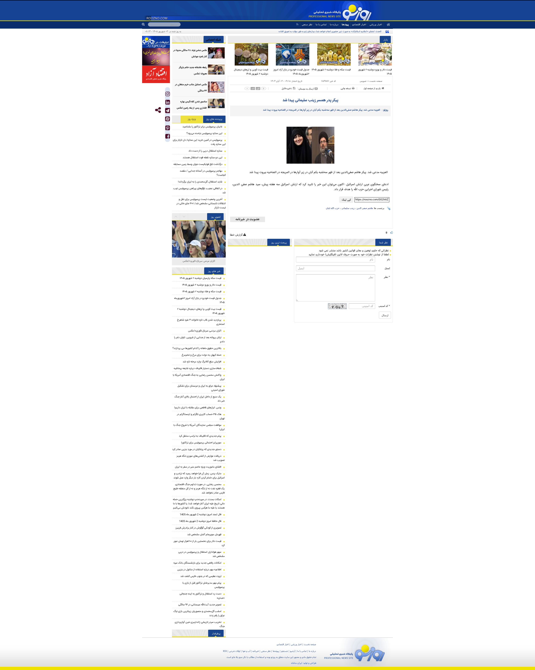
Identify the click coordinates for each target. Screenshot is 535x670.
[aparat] (167, 118)
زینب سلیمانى (347, 208)
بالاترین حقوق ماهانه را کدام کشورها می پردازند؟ (196, 348)
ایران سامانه (296, 663)
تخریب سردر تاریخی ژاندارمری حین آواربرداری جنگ (200, 624)
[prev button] (184, 216)
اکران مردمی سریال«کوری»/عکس (204, 331)
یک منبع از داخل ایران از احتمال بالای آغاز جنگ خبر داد (200, 399)
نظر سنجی (307, 24)
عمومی (363, 81)
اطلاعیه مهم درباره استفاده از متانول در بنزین (199, 570)
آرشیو (292, 651)
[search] (145, 24)
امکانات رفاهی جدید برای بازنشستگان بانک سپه (197, 563)
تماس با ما (321, 24)
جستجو (284, 651)
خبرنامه (255, 651)
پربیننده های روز (214, 119)
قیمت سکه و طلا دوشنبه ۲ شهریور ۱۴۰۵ (331, 70)
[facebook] (167, 137)
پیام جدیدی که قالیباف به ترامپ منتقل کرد (200, 436)
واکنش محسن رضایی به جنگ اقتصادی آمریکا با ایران (199, 377)
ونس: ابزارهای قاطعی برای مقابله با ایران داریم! (197, 408)
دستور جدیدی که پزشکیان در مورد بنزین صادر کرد (196, 449)
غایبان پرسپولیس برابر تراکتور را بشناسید (202, 127)
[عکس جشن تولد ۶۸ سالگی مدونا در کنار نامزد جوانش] (216, 52)
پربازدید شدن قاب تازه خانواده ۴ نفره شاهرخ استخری (201, 322)
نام (388, 259)
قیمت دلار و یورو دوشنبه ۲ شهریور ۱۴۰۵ (375, 72)
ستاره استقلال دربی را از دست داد (205, 151)
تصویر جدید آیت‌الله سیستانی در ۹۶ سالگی (199, 605)
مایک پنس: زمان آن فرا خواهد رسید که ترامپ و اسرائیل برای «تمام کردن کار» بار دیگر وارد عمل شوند (199, 476)
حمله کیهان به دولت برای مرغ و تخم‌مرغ (201, 355)
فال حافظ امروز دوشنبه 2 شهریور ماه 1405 (200, 521)
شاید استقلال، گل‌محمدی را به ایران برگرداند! (200, 182)
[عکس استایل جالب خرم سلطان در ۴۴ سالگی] (216, 87)
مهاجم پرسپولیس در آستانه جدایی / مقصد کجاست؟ (203, 173)
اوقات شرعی (234, 651)
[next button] (176, 216)
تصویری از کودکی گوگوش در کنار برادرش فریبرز (198, 528)
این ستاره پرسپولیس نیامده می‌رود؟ (204, 133)
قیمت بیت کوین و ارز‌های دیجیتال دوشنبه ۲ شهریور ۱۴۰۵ (251, 72)
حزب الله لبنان (332, 208)
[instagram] (167, 95)
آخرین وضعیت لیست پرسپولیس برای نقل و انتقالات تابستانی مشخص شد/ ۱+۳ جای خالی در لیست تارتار (201, 203)
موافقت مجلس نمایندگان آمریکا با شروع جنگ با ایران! (199, 427)
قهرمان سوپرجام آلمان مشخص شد (204, 534)
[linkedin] (167, 103)
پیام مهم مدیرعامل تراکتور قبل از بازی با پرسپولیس (203, 585)
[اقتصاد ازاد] (156, 74)
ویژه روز (192, 119)
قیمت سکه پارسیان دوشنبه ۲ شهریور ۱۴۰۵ (200, 278)
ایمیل (387, 268)
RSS (225, 651)
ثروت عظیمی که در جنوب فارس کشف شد (200, 576)
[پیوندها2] (156, 57)
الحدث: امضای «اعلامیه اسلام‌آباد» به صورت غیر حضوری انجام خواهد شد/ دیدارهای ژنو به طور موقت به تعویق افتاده (330, 31)
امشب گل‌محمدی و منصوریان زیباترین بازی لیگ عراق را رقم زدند (199, 613)
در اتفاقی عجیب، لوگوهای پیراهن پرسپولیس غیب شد (199, 190)
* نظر (387, 277)
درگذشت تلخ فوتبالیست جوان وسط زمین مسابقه (197, 164)
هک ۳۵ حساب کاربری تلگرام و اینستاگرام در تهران (201, 416)
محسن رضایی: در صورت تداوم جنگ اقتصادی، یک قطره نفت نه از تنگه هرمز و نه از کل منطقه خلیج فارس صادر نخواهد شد (199, 488)
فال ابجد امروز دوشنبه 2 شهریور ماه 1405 (200, 514)
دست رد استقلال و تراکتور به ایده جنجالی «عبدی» (202, 596)
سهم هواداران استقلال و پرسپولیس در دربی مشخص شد (201, 554)
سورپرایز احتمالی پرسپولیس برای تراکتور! (201, 443)
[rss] (297, 24)
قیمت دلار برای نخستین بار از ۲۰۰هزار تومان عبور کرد (199, 543)
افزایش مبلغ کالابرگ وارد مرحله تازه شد (202, 362)
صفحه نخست (375, 81)
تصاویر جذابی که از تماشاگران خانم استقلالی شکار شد (199, 263)
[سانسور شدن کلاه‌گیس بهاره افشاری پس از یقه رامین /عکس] (216, 104)
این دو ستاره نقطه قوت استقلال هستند (202, 157)
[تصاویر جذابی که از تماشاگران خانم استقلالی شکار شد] (199, 247)
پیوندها (345, 24)
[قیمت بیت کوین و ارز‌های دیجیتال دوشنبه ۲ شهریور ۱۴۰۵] (248, 54)
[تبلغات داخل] (156, 42)
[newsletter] (247, 219)
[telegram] (167, 110)
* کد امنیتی (384, 306)
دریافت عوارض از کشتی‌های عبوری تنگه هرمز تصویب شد (201, 458)
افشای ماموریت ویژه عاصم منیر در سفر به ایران (198, 467)
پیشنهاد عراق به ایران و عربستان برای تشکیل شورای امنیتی (201, 388)
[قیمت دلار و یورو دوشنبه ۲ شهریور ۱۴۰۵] (372, 54)
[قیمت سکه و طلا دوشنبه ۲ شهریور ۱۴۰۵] (331, 54)
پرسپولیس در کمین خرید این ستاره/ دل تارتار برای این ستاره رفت (199, 142)
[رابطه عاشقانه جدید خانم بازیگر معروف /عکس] (216, 70)
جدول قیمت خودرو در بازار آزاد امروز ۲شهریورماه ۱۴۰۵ (291, 72)
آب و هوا (246, 651)
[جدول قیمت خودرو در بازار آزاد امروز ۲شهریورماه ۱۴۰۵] (290, 54)
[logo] (354, 652)
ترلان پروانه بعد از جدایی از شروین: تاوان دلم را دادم (199, 339)
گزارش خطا (236, 235)
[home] (387, 24)
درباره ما (334, 24)
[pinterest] (167, 129)
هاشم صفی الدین (365, 208)
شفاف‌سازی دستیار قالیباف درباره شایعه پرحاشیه (197, 368)
